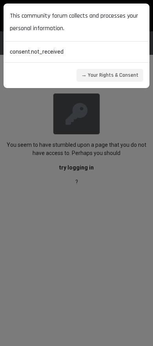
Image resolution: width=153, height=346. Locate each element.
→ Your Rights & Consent (109, 75)
